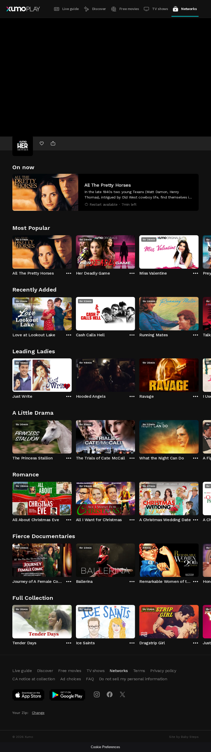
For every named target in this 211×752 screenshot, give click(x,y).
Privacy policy (163, 670)
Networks (189, 9)
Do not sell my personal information (133, 678)
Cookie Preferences (105, 747)
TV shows (160, 9)
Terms (139, 670)
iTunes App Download (28, 696)
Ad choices (70, 678)
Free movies (129, 9)
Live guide (70, 9)
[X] (122, 694)
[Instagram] (97, 694)
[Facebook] (109, 694)
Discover (99, 9)
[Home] (23, 9)
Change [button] (38, 713)
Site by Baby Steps (184, 737)
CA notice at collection (33, 678)
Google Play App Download (67, 696)
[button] (105, 192)
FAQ (90, 678)
